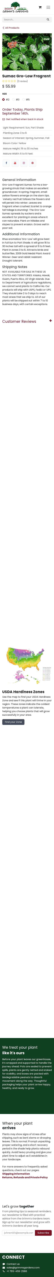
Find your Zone (13, 722)
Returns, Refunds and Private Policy (25, 1177)
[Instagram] (23, 162)
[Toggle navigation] (48, 7)
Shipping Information (16, 1174)
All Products (12, 28)
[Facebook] (6, 162)
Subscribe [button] (43, 1233)
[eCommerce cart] (40, 7)
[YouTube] (15, 162)
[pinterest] (32, 162)
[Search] (48, 20)
